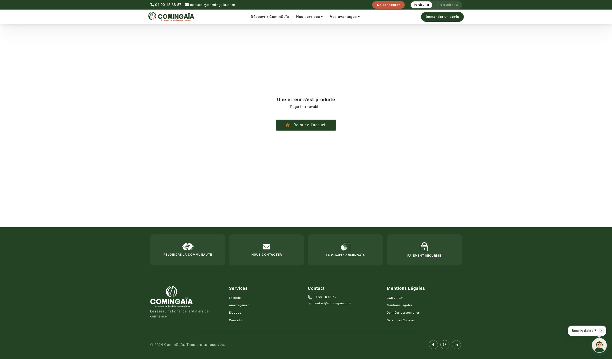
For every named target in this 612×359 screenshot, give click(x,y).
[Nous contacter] (599, 345)
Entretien (236, 298)
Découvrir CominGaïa (270, 17)
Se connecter (388, 5)
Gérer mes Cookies (401, 320)
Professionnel (447, 4)
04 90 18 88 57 (168, 5)
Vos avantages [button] (343, 17)
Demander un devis (442, 17)
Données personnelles (403, 312)
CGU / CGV (395, 298)
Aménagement (240, 305)
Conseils (235, 320)
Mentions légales (399, 305)
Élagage (235, 312)
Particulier (421, 4)
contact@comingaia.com (212, 5)
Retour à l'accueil (309, 125)
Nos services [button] (308, 17)
